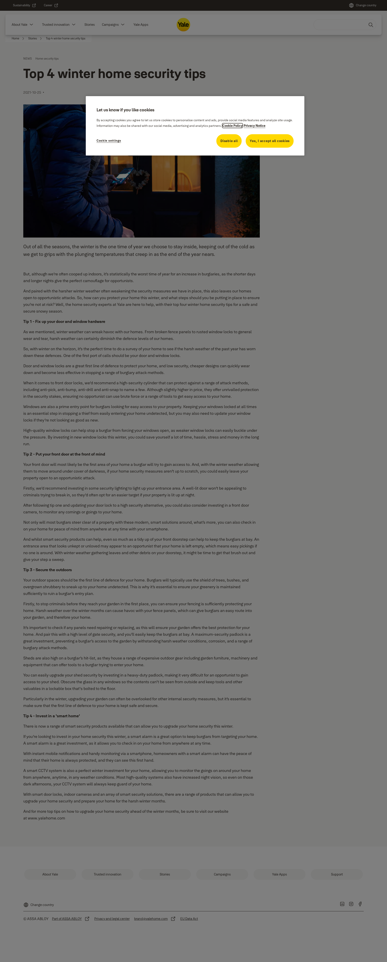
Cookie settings (109, 140)
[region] (195, 125)
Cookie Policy (232, 125)
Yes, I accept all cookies (270, 141)
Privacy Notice (254, 125)
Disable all (229, 141)
